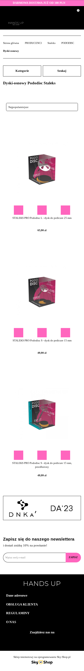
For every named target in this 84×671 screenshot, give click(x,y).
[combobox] (42, 107)
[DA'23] (61, 508)
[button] (42, 596)
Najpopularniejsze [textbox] (18, 107)
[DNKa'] (22, 508)
